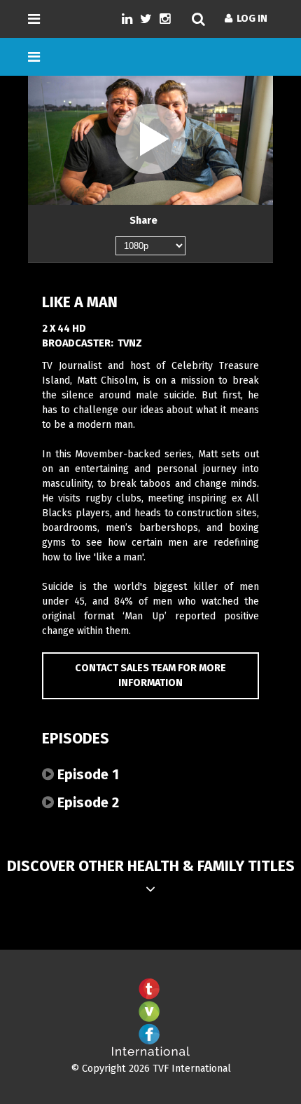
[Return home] (150, 1053)
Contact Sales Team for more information (150, 675)
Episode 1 (86, 774)
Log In (249, 19)
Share (144, 221)
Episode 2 (86, 802)
